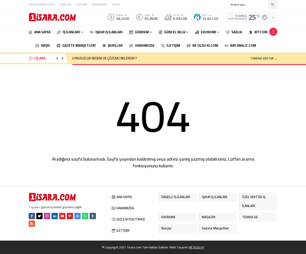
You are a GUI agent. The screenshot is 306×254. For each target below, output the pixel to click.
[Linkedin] (55, 216)
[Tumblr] (93, 216)
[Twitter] (39, 216)
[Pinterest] (70, 216)
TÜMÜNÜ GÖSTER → (263, 58)
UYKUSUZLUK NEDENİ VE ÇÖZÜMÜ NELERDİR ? (104, 58)
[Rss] (32, 223)
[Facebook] (32, 216)
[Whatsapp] (85, 216)
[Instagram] (47, 216)
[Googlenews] (77, 216)
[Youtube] (62, 216)
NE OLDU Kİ (196, 247)
